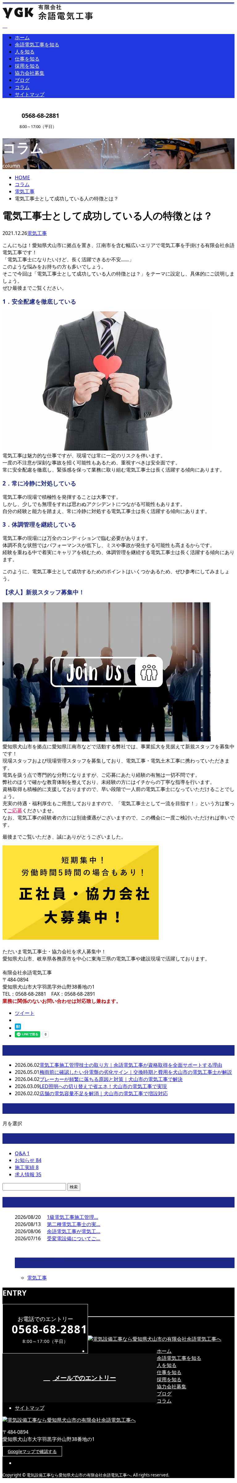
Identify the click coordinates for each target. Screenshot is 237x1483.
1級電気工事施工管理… (72, 1217)
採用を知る (27, 65)
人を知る (25, 51)
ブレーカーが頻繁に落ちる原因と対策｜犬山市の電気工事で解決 (111, 1079)
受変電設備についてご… (73, 1238)
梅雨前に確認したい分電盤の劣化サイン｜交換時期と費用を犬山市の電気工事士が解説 (136, 1072)
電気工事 (25, 191)
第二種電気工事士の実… (73, 1224)
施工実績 (27, 1167)
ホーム (22, 37)
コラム (22, 87)
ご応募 (14, 810)
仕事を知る (27, 58)
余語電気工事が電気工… (73, 1231)
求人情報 (28, 1174)
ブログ (22, 80)
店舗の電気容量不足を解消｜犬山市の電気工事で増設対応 (104, 1093)
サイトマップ (29, 94)
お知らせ (28, 1160)
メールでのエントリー (84, 1378)
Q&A (22, 1153)
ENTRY (24, 133)
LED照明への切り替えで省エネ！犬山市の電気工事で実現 (103, 1086)
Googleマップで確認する (32, 1451)
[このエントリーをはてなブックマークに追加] (18, 1027)
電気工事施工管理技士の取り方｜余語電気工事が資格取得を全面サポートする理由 (131, 1065)
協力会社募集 (29, 73)
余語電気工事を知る (37, 44)
